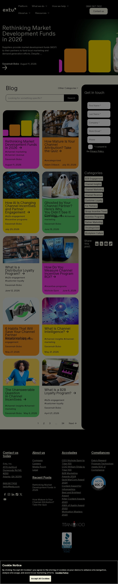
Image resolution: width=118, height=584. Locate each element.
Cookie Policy (61, 572)
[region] (59, 572)
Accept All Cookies (40, 578)
